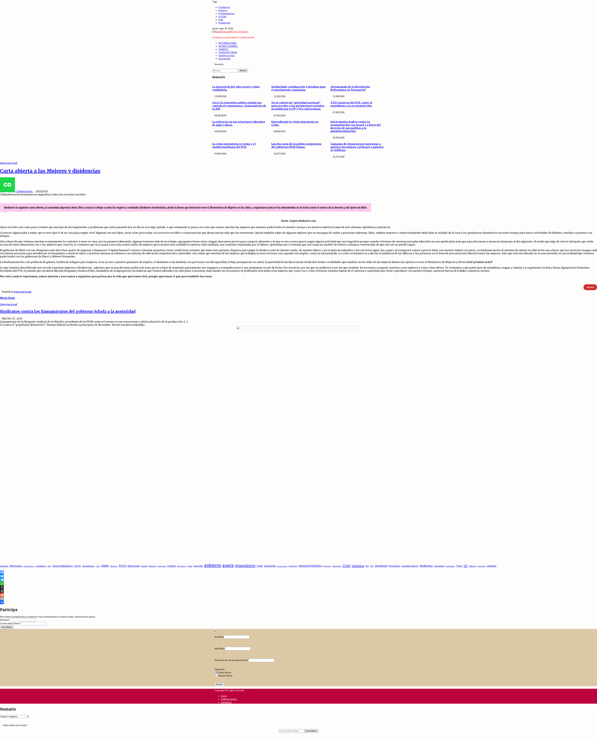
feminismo (161, 566)
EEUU (122, 566)
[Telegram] (298, 580)
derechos (114, 566)
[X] (298, 587)
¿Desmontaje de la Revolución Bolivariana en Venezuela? (350, 88)
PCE (372, 566)
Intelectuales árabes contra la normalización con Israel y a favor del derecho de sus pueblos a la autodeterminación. (355, 126)
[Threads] (298, 591)
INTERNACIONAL (227, 43)
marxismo (293, 566)
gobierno (212, 565)
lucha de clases (282, 566)
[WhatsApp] (298, 584)
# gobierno (224, 7)
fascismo (152, 566)
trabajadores (450, 566)
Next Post (7, 298)
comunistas (88, 565)
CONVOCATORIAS (227, 52)
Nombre (4, 619)
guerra (228, 565)
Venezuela (481, 566)
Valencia (472, 566)
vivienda (491, 566)
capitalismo (41, 566)
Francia (171, 566)
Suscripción (224, 58)
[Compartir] (298, 602)
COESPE (77, 566)
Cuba (98, 566)
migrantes (327, 566)
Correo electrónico (10, 623)
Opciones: (220, 669)
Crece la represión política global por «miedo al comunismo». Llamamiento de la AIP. (239, 105)
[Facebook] (298, 572)
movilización (336, 566)
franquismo (181, 566)
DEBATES (223, 49)
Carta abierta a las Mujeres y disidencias (50, 171)
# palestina (224, 22)
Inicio (224, 695)
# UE (220, 19)
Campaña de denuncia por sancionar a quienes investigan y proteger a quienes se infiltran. (357, 147)
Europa (144, 566)
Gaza (189, 566)
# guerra (222, 10)
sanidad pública (409, 565)
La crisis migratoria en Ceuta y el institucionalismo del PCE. (234, 145)
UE (465, 566)
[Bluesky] (298, 576)
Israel (260, 566)
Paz (367, 565)
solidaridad (439, 566)
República (394, 566)
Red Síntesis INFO (241, 31)
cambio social (29, 566)
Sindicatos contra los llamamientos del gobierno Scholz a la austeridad (67, 311)
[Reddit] (298, 595)
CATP (49, 566)
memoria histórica (310, 566)
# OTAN (222, 16)
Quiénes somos (226, 55)
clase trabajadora (62, 566)
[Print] (298, 598)
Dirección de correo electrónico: (232, 660)
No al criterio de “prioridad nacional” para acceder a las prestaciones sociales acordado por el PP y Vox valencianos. (297, 105)
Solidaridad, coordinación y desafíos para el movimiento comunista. (298, 88)
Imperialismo (245, 565)
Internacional (8, 163)
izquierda (270, 566)
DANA (105, 566)
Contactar (226, 702)
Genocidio (198, 565)
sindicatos (426, 566)
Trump (459, 565)
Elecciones (133, 566)
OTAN (346, 566)
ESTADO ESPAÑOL (228, 46)
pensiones (381, 566)
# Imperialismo (226, 13)
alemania (4, 566)
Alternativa (15, 566)
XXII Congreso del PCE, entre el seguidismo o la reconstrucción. (351, 104)
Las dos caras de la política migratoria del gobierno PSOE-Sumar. (296, 145)
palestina (358, 566)
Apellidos (219, 648)
